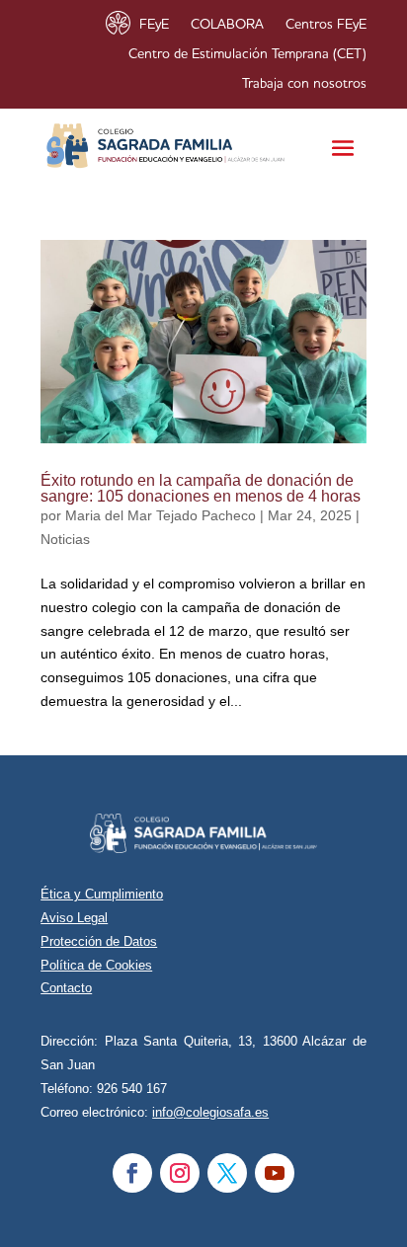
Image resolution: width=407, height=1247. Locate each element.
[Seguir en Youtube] (274, 1173)
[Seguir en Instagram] (180, 1173)
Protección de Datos (99, 941)
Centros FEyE (325, 25)
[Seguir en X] (227, 1173)
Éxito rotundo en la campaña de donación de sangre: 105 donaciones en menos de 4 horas (201, 488)
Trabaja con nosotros (304, 84)
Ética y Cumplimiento (102, 894)
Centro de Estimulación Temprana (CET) (247, 54)
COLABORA (227, 25)
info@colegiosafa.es (210, 1112)
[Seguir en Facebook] (132, 1173)
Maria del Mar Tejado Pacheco (160, 515)
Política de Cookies (96, 965)
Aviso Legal (74, 917)
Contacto (66, 987)
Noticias (65, 539)
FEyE (154, 25)
